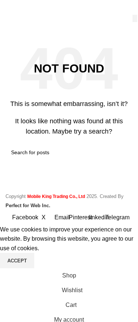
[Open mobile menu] (8, 7)
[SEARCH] (134, 18)
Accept (17, 260)
